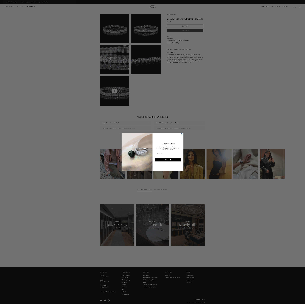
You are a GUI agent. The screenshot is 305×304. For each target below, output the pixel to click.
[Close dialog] (182, 134)
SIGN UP (168, 160)
